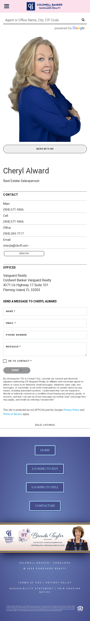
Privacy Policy (71, 409)
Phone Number (16, 335)
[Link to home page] (45, 6)
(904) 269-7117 (13, 233)
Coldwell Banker (34, 563)
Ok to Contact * (20, 361)
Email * (11, 323)
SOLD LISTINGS (45, 424)
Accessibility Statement (31, 589)
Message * (13, 346)
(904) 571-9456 (13, 209)
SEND (16, 370)
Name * (11, 311)
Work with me (45, 149)
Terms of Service (12, 414)
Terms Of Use (30, 583)
